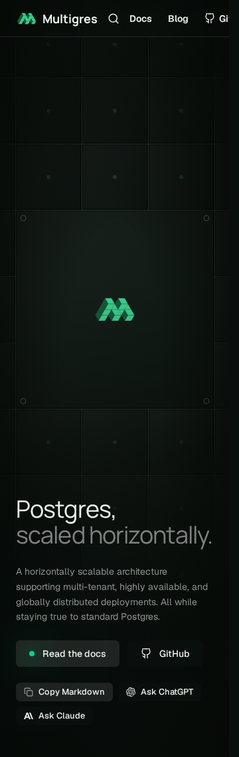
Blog (178, 19)
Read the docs (74, 654)
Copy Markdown (72, 691)
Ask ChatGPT (167, 691)
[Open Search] (113, 19)
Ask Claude (62, 715)
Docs (140, 19)
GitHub (174, 654)
